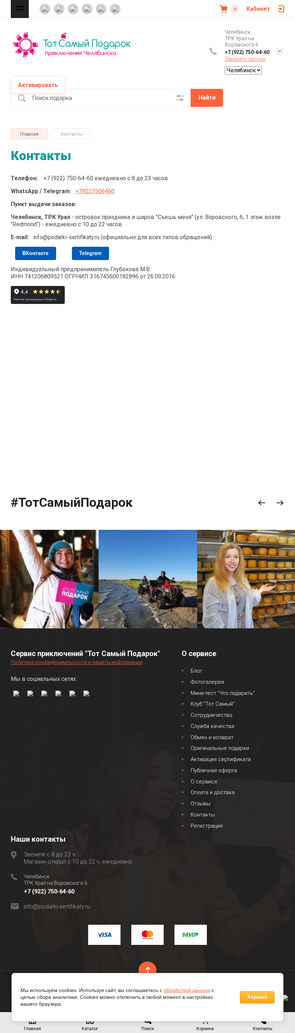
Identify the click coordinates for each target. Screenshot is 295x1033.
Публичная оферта (214, 770)
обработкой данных (187, 990)
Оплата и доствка (213, 792)
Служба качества (212, 726)
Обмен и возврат (212, 737)
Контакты (203, 814)
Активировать (38, 85)
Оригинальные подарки (220, 748)
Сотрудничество (211, 715)
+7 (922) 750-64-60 (247, 52)
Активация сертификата (221, 759)
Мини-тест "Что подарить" (223, 693)
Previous (261, 503)
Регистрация (207, 826)
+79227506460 (95, 191)
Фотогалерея (207, 682)
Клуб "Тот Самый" (213, 704)
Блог (196, 671)
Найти (207, 97)
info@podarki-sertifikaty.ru (57, 906)
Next (280, 503)
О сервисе (204, 781)
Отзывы (200, 803)
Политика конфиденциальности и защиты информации (76, 662)
